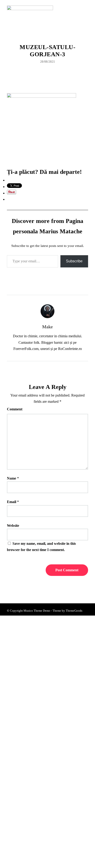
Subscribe (74, 261)
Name (11, 478)
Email (11, 502)
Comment (14, 409)
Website (13, 525)
